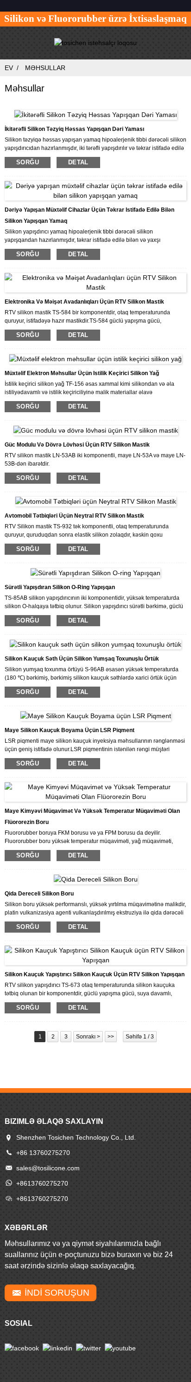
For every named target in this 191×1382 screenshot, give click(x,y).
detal (78, 162)
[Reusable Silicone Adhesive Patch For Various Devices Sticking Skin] (95, 190)
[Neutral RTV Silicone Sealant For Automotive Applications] (95, 501)
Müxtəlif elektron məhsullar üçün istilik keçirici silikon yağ (82, 373)
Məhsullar (45, 67)
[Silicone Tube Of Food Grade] (96, 878)
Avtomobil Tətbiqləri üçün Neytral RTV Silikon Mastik (74, 516)
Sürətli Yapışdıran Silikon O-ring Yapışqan (60, 587)
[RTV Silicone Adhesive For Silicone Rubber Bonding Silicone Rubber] (95, 954)
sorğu (27, 162)
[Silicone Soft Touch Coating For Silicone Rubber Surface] (95, 644)
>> (111, 1036)
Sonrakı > (88, 1036)
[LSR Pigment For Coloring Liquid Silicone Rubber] (95, 715)
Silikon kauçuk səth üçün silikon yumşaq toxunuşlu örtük (82, 658)
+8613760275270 (42, 1183)
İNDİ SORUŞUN (57, 1293)
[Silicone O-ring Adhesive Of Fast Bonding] (95, 572)
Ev (9, 67)
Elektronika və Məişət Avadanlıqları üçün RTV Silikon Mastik (84, 301)
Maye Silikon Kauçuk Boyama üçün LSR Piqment (69, 730)
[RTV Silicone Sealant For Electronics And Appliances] (95, 282)
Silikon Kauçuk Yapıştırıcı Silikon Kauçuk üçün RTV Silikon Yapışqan (95, 974)
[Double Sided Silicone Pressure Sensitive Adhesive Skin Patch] (95, 114)
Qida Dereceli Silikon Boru (39, 893)
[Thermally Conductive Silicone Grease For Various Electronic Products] (95, 358)
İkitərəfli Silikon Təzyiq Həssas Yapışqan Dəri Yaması (74, 129)
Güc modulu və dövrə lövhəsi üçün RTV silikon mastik (77, 444)
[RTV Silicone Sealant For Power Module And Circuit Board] (95, 430)
